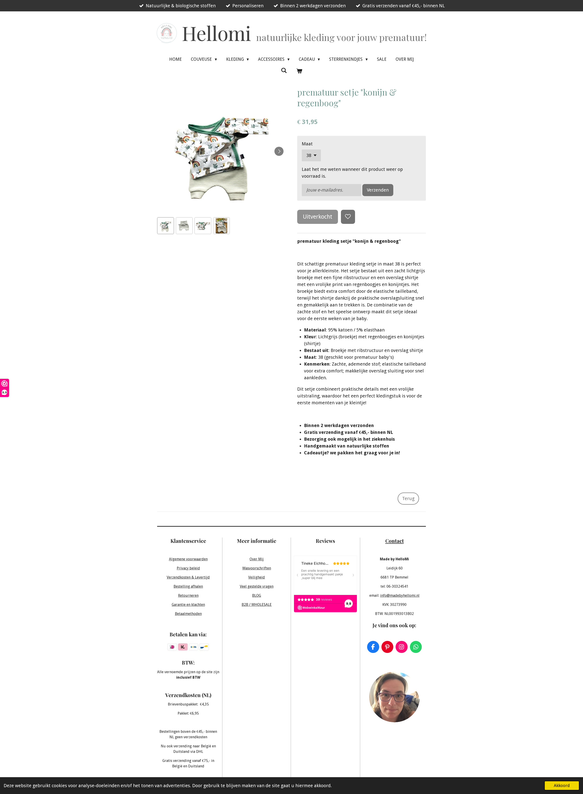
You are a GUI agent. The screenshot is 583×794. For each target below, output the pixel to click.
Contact (394, 540)
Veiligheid (256, 577)
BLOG (256, 595)
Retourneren (188, 595)
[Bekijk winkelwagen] (299, 71)
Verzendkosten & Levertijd (188, 577)
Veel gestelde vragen (257, 586)
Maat (307, 144)
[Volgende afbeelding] (279, 151)
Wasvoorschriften (256, 568)
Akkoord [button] (562, 785)
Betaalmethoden (188, 614)
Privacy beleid (188, 568)
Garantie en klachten (188, 604)
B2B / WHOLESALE (257, 604)
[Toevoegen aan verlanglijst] (348, 217)
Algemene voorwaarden (188, 559)
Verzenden (378, 190)
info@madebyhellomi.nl (399, 595)
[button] (165, 225)
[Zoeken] (283, 70)
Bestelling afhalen (188, 586)
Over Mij (257, 559)
